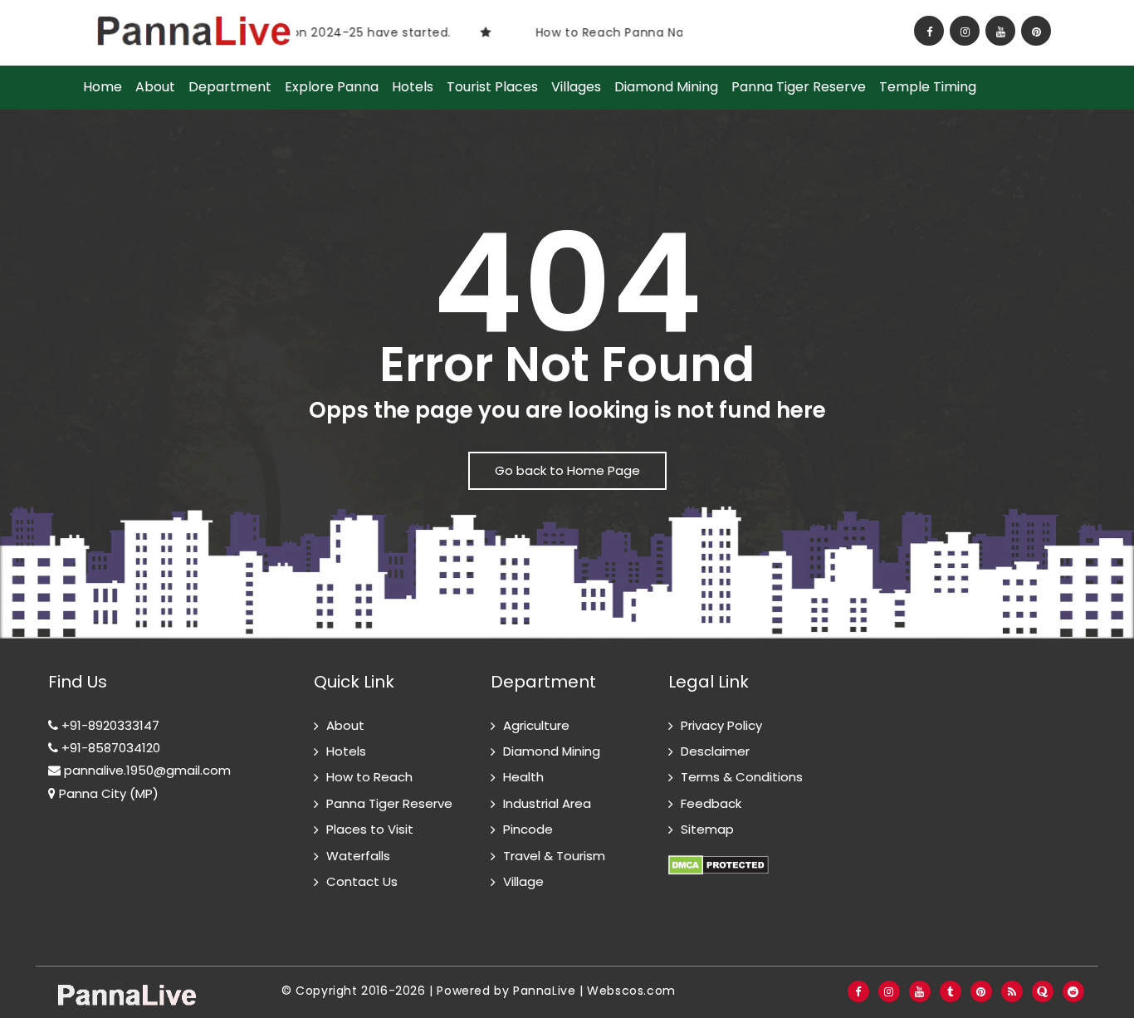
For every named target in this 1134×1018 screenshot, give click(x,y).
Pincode (528, 829)
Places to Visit (369, 829)
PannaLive (544, 990)
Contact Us (362, 881)
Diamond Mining (666, 87)
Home (102, 87)
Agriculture (536, 725)
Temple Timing (927, 87)
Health (523, 777)
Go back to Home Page (567, 470)
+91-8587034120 (109, 747)
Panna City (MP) (107, 793)
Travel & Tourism (554, 855)
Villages (576, 87)
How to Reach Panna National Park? (626, 32)
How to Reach (369, 777)
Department (229, 87)
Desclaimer (715, 751)
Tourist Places (492, 87)
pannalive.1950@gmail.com (146, 770)
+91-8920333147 (108, 725)
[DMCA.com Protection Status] (718, 855)
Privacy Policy (721, 725)
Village (523, 881)
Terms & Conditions (742, 777)
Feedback (711, 803)
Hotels (412, 87)
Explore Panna (332, 87)
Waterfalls (358, 855)
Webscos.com (631, 990)
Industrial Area (547, 803)
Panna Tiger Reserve (798, 87)
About (155, 87)
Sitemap (707, 829)
